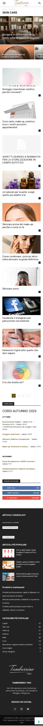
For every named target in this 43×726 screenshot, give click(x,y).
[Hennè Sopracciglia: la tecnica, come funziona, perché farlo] (8, 577)
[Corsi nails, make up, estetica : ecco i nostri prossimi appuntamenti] (21, 109)
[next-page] (28, 396)
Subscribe (35, 498)
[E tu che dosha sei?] (21, 370)
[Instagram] (21, 709)
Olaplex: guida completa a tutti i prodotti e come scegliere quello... (28, 564)
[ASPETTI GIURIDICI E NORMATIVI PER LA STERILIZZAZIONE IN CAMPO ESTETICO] (21, 144)
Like (37, 488)
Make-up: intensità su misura (15, 446)
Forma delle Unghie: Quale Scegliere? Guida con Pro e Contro (26, 552)
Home (4, 9)
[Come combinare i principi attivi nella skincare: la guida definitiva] (21, 244)
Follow (36, 493)
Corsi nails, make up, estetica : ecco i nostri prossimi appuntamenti (19, 124)
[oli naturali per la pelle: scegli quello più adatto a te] (21, 180)
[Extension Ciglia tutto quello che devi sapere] (21, 338)
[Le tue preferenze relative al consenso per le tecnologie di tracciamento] (39, 722)
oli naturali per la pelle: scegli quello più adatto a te (18, 193)
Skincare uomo (10, 288)
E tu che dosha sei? (13, 382)
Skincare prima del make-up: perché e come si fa (17, 226)
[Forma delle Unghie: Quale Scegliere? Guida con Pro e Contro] (8, 553)
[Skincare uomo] (21, 276)
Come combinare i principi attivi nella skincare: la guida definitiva (20, 258)
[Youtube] (28, 709)
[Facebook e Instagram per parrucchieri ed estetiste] (21, 306)
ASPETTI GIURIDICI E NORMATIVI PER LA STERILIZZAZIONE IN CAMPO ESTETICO (21, 159)
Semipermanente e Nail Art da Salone (18, 469)
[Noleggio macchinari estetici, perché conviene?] (21, 77)
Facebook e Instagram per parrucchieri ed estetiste (16, 319)
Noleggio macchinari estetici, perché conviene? (18, 91)
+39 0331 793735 (24, 720)
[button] (4, 3)
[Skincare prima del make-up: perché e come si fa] (17, 53)
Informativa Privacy (11, 527)
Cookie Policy (9, 537)
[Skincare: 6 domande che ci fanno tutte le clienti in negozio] (21, 30)
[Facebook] (15, 709)
